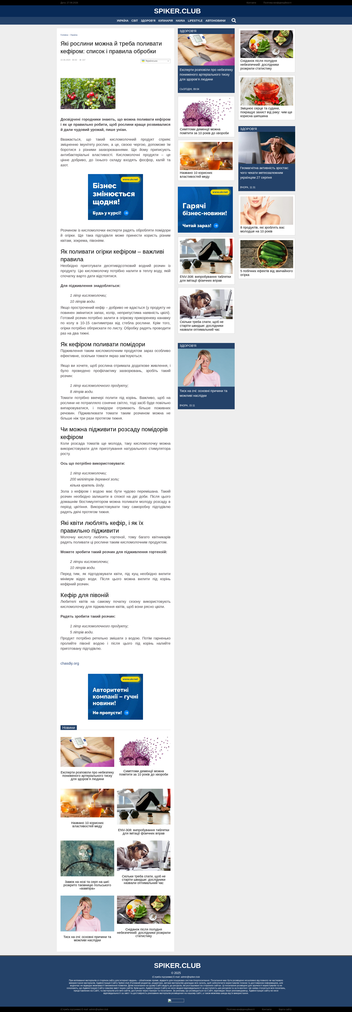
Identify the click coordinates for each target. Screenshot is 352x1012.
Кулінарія (165, 20)
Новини (68, 728)
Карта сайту (285, 1009)
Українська (151, 60)
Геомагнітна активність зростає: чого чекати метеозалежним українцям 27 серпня (264, 172)
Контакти (251, 2)
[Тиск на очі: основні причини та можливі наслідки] (206, 385)
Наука (180, 20)
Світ (134, 20)
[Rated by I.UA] (176, 1001)
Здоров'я (148, 20)
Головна (64, 35)
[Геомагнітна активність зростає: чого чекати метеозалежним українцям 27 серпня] (266, 163)
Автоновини (215, 20)
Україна (123, 20)
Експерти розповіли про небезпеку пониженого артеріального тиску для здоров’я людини (206, 74)
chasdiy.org (69, 663)
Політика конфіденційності (277, 2)
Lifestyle (195, 20)
